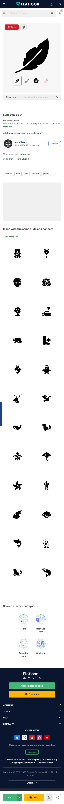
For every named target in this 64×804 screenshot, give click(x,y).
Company (8, 724)
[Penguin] (47, 369)
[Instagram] (39, 737)
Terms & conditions (16, 759)
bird (18, 173)
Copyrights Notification (23, 762)
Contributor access (32, 685)
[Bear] (17, 341)
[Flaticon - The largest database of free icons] (27, 4)
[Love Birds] (47, 399)
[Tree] (17, 311)
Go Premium (32, 694)
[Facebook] (17, 737)
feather (35, 173)
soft (26, 173)
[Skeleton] (17, 283)
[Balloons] (47, 253)
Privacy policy (34, 759)
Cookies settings (45, 763)
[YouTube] (47, 737)
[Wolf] (17, 369)
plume (46, 173)
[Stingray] (47, 457)
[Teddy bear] (17, 253)
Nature (23, 154)
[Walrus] (47, 427)
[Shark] (17, 543)
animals (8, 173)
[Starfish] (17, 485)
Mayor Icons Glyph (18, 159)
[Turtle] (17, 457)
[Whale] (17, 427)
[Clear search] (45, 13)
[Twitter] (24, 737)
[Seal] (17, 573)
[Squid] (47, 485)
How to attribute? (34, 133)
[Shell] (17, 515)
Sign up (32, 752)
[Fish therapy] (47, 341)
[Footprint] (47, 283)
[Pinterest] (32, 737)
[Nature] (17, 399)
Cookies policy (50, 759)
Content (8, 705)
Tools (6, 711)
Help (5, 717)
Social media (32, 730)
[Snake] (47, 311)
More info (7, 126)
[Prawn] (47, 573)
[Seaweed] (47, 543)
